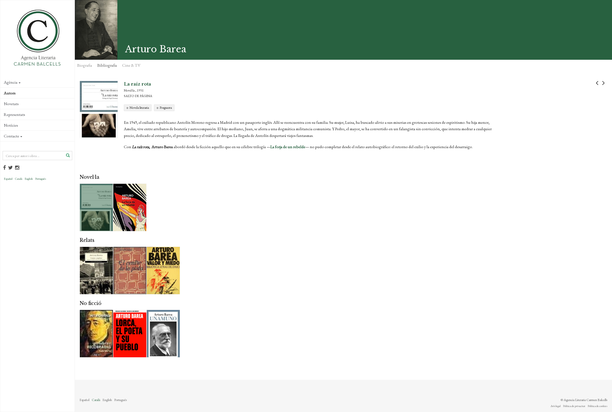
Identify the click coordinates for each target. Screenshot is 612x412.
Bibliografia (107, 65)
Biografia (84, 65)
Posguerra (166, 107)
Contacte (11, 136)
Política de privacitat (574, 406)
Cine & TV (131, 65)
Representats (14, 114)
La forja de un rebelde (287, 146)
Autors (10, 93)
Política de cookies (597, 406)
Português (40, 179)
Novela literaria (139, 107)
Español (8, 179)
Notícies (11, 125)
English (29, 179)
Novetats (11, 103)
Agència (10, 82)
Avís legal (556, 406)
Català (18, 179)
